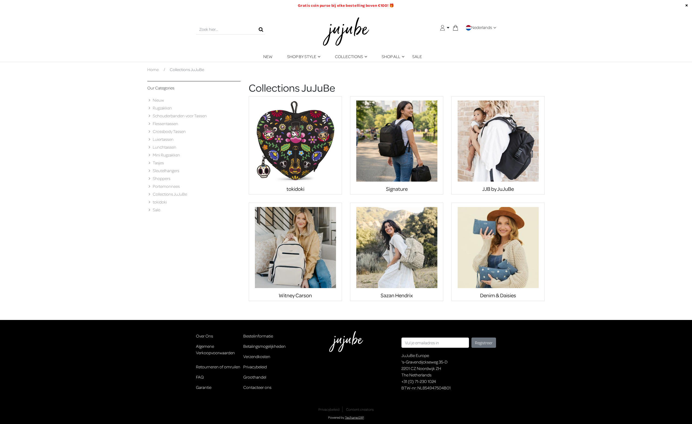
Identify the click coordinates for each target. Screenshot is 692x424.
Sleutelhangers (166, 170)
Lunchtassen (164, 147)
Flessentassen (165, 123)
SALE (417, 56)
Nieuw (158, 100)
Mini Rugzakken (166, 155)
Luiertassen (163, 139)
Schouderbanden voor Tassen (180, 115)
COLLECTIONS (349, 56)
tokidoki (160, 202)
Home (153, 69)
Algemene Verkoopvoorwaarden (215, 349)
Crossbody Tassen (169, 131)
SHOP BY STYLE (301, 56)
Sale (156, 209)
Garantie (203, 387)
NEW (267, 56)
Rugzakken (162, 108)
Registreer (484, 342)
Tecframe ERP (354, 417)
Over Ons (204, 336)
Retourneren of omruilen (218, 366)
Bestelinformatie (258, 336)
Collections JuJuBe (170, 194)
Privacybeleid (255, 366)
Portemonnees (166, 186)
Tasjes (158, 162)
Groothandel (254, 377)
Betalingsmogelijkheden (264, 346)
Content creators (360, 409)
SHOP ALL (391, 56)
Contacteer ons (257, 387)
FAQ (200, 377)
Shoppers (161, 178)
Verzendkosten (256, 356)
